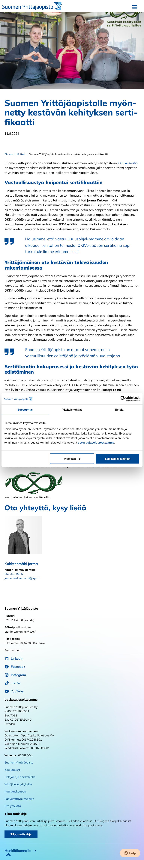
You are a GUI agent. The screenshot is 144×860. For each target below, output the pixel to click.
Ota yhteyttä (12, 806)
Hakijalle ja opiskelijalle (19, 777)
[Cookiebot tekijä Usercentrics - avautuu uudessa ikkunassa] (123, 399)
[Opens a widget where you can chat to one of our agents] (130, 853)
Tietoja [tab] (119, 409)
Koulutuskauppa (15, 791)
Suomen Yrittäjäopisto (18, 762)
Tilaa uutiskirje (21, 834)
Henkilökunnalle (17, 850)
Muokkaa (70, 458)
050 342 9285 (13, 574)
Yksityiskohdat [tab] (72, 409)
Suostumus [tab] (25, 409)
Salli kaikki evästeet (117, 458)
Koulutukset (12, 770)
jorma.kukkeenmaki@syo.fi (21, 578)
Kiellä (26, 458)
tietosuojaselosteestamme (96, 442)
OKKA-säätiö (128, 163)
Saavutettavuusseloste (19, 799)
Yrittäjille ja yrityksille (18, 784)
